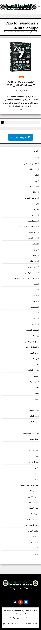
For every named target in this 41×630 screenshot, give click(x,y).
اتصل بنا (17, 623)
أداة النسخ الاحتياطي (31, 163)
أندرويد (36, 181)
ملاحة (36, 554)
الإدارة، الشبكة (33, 238)
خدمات (36, 405)
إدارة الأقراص (34, 192)
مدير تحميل (35, 514)
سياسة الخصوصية (30, 623)
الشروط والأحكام (15, 618)
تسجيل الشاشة (33, 370)
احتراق (36, 209)
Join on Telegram (19, 137)
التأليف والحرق (33, 261)
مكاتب (36, 548)
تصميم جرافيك (33, 382)
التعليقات (35, 295)
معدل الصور (34, 537)
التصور (36, 284)
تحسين (36, 364)
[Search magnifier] (2, 122)
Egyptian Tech (21, 588)
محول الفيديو (34, 502)
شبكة (37, 428)
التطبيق (36, 290)
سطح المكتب (34, 422)
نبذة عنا (27, 618)
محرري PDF (34, 491)
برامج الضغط (34, 336)
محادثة (36, 473)
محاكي (36, 479)
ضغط (21, 77)
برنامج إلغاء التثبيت (32, 347)
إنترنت (36, 204)
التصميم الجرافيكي (32, 273)
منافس (36, 560)
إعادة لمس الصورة (32, 198)
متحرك (36, 468)
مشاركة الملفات (33, 519)
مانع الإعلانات (34, 462)
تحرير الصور (34, 353)
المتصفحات (34, 307)
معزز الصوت (34, 542)
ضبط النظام (34, 439)
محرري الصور (34, 496)
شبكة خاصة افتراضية (31, 433)
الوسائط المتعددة (32, 330)
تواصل (36, 393)
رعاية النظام (34, 416)
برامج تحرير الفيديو (32, 341)
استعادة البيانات (33, 221)
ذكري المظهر (34, 410)
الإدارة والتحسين (33, 232)
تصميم (36, 376)
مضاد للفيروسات (32, 525)
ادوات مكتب (34, 215)
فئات (37, 456)
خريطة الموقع (8, 623)
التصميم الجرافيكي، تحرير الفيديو (27, 278)
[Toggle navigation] (39, 7)
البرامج (36, 250)
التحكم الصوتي (33, 267)
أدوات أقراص (34, 169)
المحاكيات (35, 313)
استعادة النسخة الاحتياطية (29, 227)
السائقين (35, 301)
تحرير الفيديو (34, 359)
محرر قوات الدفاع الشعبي (29, 485)
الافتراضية (35, 244)
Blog (37, 158)
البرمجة (36, 255)
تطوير (36, 387)
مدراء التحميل (34, 508)
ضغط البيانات (34, 450)
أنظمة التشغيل (33, 186)
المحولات (35, 318)
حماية (37, 399)
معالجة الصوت (33, 531)
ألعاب (37, 175)
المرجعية (35, 324)
